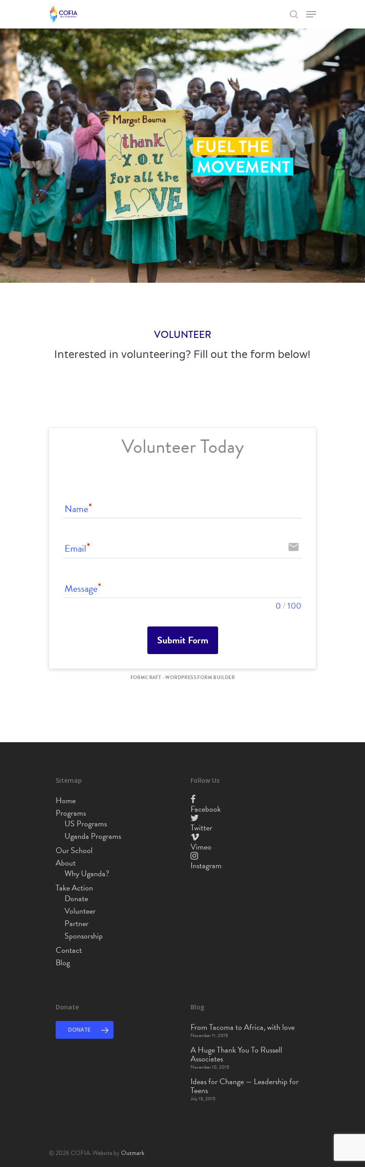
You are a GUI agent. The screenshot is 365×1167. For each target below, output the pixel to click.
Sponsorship (84, 935)
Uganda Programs (93, 836)
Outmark (132, 1153)
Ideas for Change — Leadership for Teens (245, 1086)
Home (66, 800)
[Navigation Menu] (311, 14)
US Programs (86, 823)
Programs (71, 813)
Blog (63, 962)
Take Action (74, 887)
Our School (74, 850)
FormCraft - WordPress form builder (182, 678)
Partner (77, 923)
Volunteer (80, 911)
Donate (76, 898)
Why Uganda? (87, 873)
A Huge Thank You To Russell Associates (236, 1054)
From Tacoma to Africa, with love (243, 1027)
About (66, 862)
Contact (69, 950)
